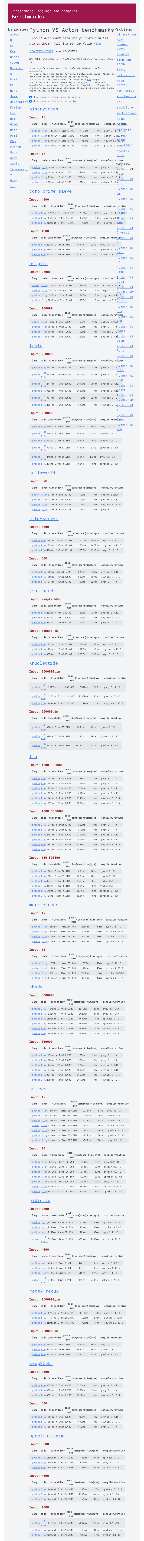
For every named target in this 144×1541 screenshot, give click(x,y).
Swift (14, 163)
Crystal (16, 68)
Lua (12, 113)
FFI (89, 79)
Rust (13, 158)
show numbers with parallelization (55, 101)
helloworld (42, 473)
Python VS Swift (125, 388)
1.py (44, 130)
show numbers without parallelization (57, 97)
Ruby (13, 152)
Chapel (15, 57)
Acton (14, 34)
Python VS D (125, 240)
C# (12, 45)
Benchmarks (45, 14)
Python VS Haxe (125, 270)
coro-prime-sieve (50, 191)
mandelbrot (126, 107)
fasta (35, 345)
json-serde (42, 591)
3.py (43, 703)
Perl (14, 135)
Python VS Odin (125, 338)
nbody (35, 987)
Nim (12, 118)
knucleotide (43, 663)
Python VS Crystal (125, 230)
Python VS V (125, 407)
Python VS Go (125, 260)
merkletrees (43, 904)
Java (14, 96)
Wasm (13, 180)
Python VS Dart (125, 250)
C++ (12, 51)
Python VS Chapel (125, 211)
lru (33, 756)
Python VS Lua (125, 309)
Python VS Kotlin (125, 299)
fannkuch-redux (125, 62)
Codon (14, 62)
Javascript (19, 102)
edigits (38, 263)
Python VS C (125, 181)
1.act (44, 135)
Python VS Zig (125, 427)
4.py (45, 1222)
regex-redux (44, 1291)
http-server (43, 518)
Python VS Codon (125, 220)
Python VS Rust (125, 378)
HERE (97, 43)
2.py (43, 778)
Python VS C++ (125, 201)
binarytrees (43, 109)
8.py (43, 1457)
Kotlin (15, 107)
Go (12, 85)
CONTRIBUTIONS (41, 51)
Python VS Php (125, 358)
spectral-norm (46, 1435)
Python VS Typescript (126, 397)
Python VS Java (125, 279)
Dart (14, 79)
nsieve (37, 1088)
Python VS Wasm (125, 417)
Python (15, 147)
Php (13, 141)
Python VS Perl (125, 348)
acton (35, 135)
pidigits (39, 1200)
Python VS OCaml (125, 329)
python (36, 130)
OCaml (14, 124)
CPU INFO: (35, 59)
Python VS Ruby (125, 368)
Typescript (19, 169)
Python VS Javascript (126, 289)
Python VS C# (125, 191)
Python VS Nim (125, 319)
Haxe (13, 90)
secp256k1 (41, 1363)
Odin (13, 130)
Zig (12, 186)
